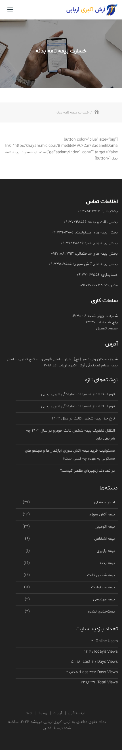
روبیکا (42, 713)
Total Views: (106, 682)
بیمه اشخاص (104, 538)
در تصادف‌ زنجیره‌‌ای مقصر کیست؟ (87, 470)
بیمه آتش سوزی (102, 514)
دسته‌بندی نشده (101, 611)
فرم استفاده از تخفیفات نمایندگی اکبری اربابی (78, 394)
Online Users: (105, 641)
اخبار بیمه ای (104, 502)
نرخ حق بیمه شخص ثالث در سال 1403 (83, 418)
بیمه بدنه (107, 563)
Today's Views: (104, 651)
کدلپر (47, 728)
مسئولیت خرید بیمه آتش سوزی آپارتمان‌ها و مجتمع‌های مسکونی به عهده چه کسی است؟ (70, 454)
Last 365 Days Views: (98, 672)
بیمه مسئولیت (103, 587)
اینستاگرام (76, 713)
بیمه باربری (106, 551)
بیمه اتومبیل (105, 526)
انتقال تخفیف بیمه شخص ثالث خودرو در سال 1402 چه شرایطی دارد (70, 434)
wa (29, 713)
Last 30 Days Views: (99, 661)
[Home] (97, 112)
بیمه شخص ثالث (101, 575)
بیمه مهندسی (104, 599)
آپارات (57, 713)
